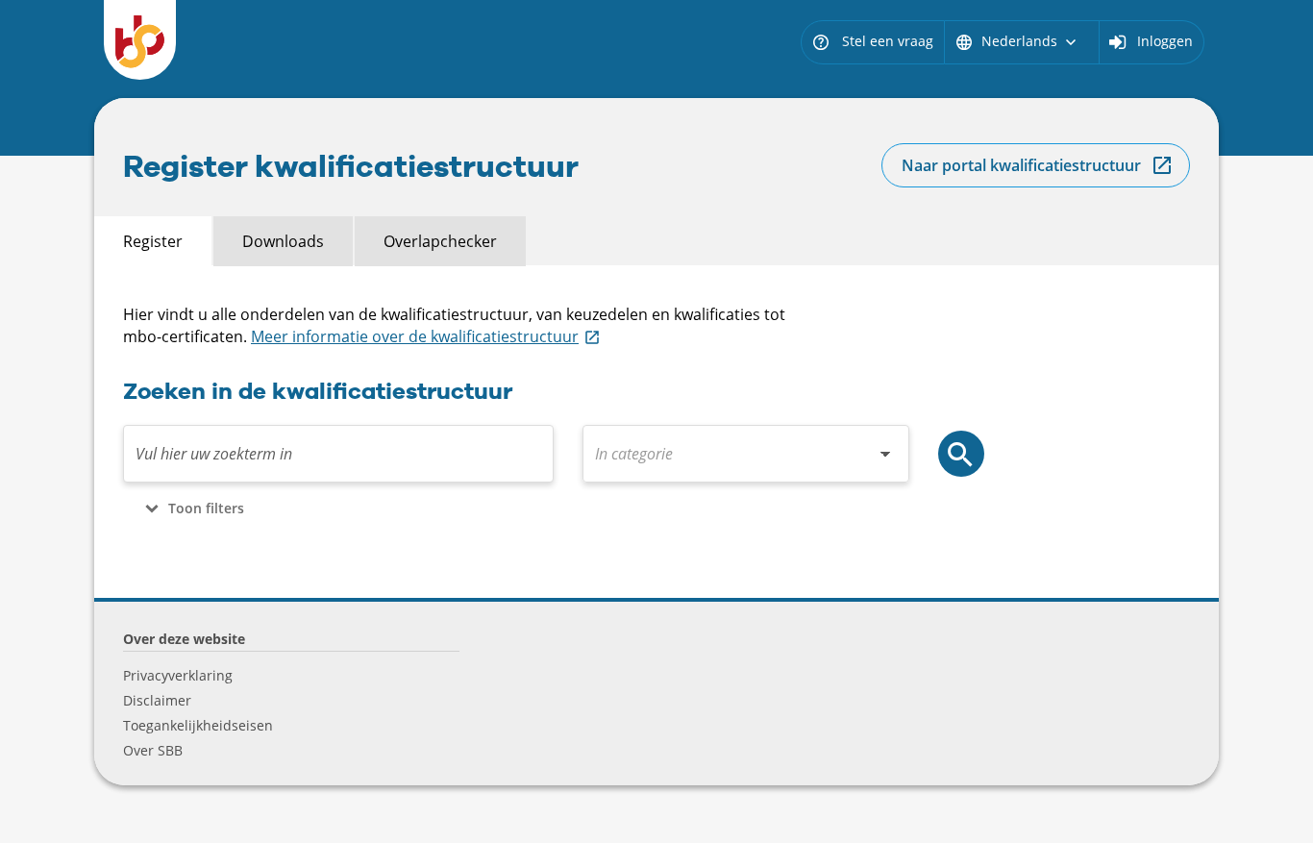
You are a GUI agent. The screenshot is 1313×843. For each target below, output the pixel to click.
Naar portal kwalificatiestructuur (1021, 165)
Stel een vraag (872, 41)
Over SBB (153, 750)
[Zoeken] (961, 454)
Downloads (283, 241)
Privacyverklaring (178, 675)
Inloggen (1165, 41)
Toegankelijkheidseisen (198, 725)
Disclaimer (157, 700)
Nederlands (1017, 41)
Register (153, 241)
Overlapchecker (440, 241)
